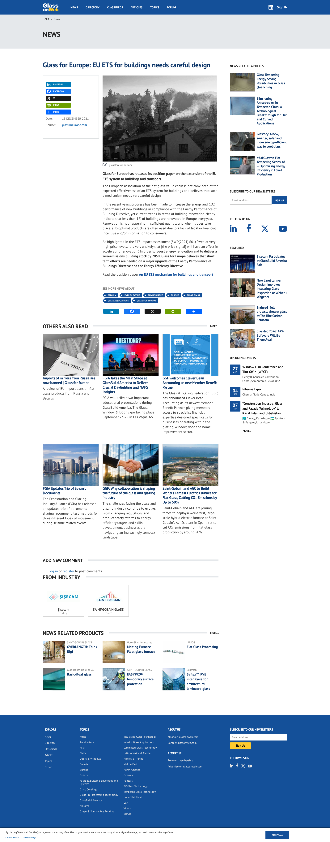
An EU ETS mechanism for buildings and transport (176, 274)
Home (46, 19)
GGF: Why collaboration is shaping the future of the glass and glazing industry (129, 493)
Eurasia (84, 764)
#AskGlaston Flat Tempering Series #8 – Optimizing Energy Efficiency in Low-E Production (271, 166)
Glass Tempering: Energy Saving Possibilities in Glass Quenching (271, 81)
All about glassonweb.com (183, 737)
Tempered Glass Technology (140, 791)
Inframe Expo (251, 389)
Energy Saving (132, 295)
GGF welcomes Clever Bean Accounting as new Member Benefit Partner (190, 383)
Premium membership (180, 760)
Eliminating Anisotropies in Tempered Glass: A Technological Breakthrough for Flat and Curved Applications (272, 111)
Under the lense (133, 797)
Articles (136, 7)
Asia (82, 747)
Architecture (87, 742)
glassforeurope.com (74, 125)
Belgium (112, 295)
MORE (56, 111)
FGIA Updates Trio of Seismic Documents (64, 490)
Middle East (130, 764)
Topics (154, 7)
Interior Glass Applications (139, 742)
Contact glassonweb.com (182, 743)
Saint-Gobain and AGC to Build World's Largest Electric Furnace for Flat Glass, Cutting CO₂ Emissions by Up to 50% (190, 495)
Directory (92, 7)
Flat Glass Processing (202, 647)
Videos (127, 808)
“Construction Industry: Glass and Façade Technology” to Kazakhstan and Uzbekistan (262, 408)
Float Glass (193, 295)
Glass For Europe (146, 300)
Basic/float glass (79, 674)
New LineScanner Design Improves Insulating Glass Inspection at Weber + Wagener (272, 288)
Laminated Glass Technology (140, 747)
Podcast (128, 780)
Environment (155, 295)
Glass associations (118, 300)
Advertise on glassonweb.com (185, 766)
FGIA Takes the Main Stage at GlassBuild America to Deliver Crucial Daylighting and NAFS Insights (125, 385)
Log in (53, 571)
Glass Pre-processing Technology (99, 795)
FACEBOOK (58, 91)
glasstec (84, 806)
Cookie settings (29, 837)
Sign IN (282, 7)
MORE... (214, 326)
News (74, 7)
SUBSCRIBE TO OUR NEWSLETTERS (252, 191)
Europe (175, 295)
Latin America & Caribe (137, 753)
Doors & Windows (90, 758)
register (68, 571)
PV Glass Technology (136, 786)
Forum (171, 7)
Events (84, 775)
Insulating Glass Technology (140, 736)
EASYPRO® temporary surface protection (140, 679)
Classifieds (115, 7)
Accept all (277, 835)
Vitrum (127, 813)
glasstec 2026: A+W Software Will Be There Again (270, 335)
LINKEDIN (58, 84)
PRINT (56, 105)
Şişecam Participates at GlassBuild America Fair (272, 260)
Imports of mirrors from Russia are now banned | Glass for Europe (69, 380)
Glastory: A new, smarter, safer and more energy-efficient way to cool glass (272, 140)
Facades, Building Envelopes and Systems (99, 782)
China (83, 753)
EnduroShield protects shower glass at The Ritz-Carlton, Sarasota (272, 313)
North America (132, 769)
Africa (83, 736)
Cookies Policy (12, 837)
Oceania (128, 775)
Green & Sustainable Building (97, 811)
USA (126, 802)
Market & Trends (133, 758)
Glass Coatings (88, 789)
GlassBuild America (91, 800)
